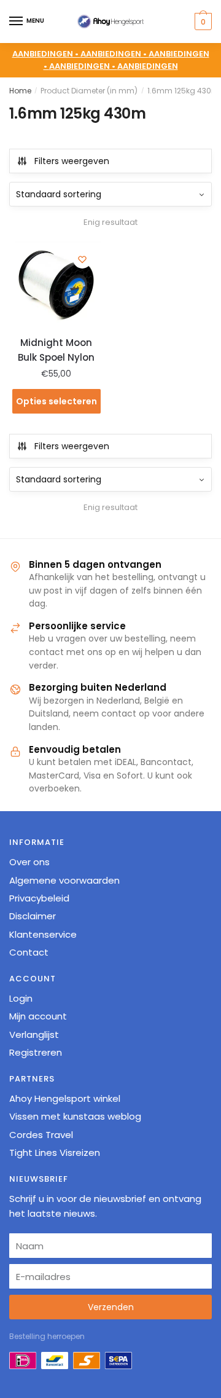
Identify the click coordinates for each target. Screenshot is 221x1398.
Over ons (29, 861)
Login (21, 998)
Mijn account (38, 1016)
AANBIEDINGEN (147, 66)
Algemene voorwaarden (64, 880)
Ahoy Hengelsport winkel (64, 1098)
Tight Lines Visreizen (54, 1152)
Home (20, 90)
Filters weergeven (71, 161)
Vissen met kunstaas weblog (75, 1116)
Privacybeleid (39, 898)
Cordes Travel (41, 1134)
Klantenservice (43, 934)
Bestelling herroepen (47, 1336)
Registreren (35, 1052)
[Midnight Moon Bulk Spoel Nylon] (56, 285)
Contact (28, 952)
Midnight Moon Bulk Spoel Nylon (56, 350)
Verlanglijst (34, 1034)
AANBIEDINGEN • (114, 54)
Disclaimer (32, 915)
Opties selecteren (56, 401)
